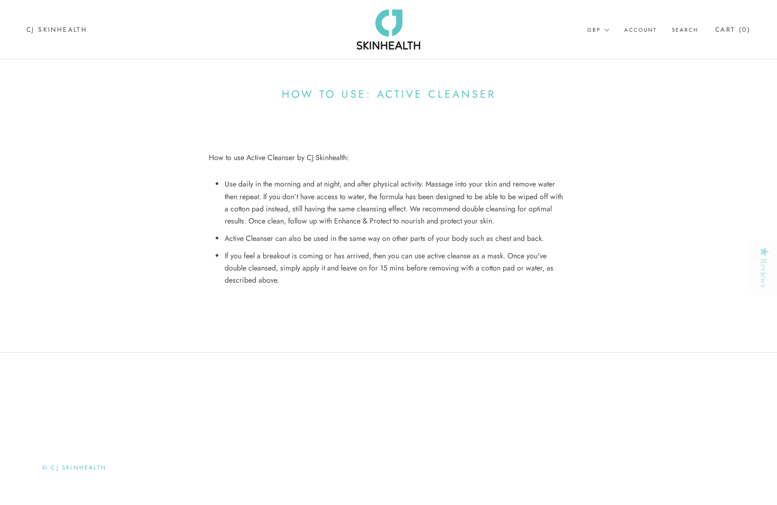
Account (640, 30)
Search (685, 30)
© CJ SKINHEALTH (74, 467)
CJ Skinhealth (56, 29)
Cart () (733, 29)
